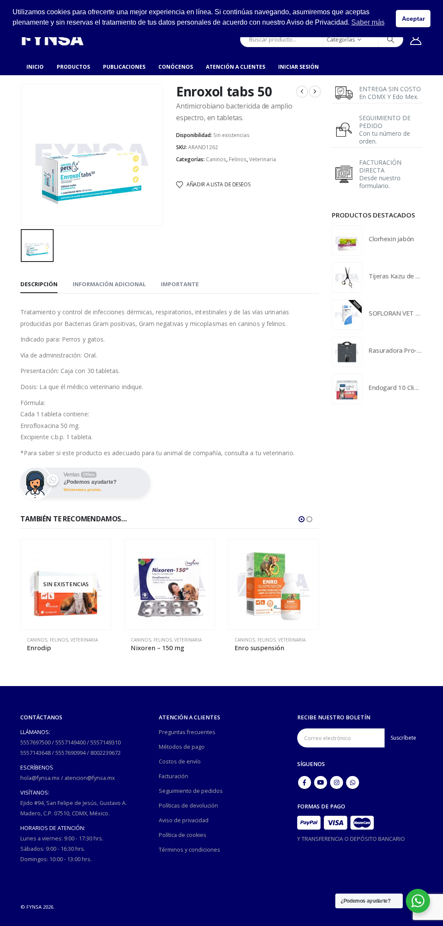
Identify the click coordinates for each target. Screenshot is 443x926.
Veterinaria (262, 159)
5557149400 (70, 742)
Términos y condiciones (189, 849)
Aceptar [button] (413, 18)
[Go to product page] (66, 584)
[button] (301, 519)
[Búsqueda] (391, 39)
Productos (73, 66)
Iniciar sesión (298, 66)
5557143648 (35, 753)
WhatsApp (352, 782)
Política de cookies (182, 835)
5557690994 (70, 753)
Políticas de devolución (188, 805)
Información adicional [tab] (109, 284)
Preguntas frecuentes (187, 732)
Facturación (173, 776)
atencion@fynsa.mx (89, 778)
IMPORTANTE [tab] (180, 284)
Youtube (320, 782)
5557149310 (105, 742)
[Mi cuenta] (416, 39)
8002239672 (105, 753)
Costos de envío (180, 761)
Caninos (216, 159)
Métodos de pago (182, 746)
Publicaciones (124, 66)
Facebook (304, 782)
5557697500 (35, 742)
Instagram (336, 782)
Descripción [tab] (39, 284)
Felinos (238, 159)
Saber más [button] (368, 22)
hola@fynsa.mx (40, 778)
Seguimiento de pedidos (191, 791)
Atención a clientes (235, 66)
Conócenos (175, 66)
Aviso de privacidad (184, 820)
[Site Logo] (52, 39)
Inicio (35, 66)
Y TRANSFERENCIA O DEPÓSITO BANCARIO (351, 839)
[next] (315, 92)
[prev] (302, 92)
